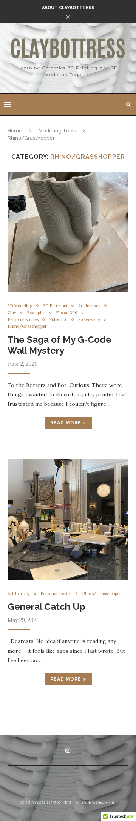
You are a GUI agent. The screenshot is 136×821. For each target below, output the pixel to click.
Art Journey (89, 306)
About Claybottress (68, 7)
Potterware (89, 319)
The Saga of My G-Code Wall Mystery (59, 345)
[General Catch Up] (68, 519)
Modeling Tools (57, 131)
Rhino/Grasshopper (27, 326)
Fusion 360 (66, 312)
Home (15, 131)
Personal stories (23, 319)
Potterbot (58, 319)
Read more (65, 422)
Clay (12, 312)
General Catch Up (46, 606)
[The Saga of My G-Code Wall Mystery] (68, 232)
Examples (36, 312)
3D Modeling (20, 306)
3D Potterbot (55, 306)
